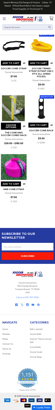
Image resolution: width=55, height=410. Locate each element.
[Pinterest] (38, 304)
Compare (24, 63)
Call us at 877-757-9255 (27, 297)
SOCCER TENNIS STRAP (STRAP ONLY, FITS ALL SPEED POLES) (41, 72)
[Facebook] (16, 304)
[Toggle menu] (4, 18)
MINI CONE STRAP (13, 189)
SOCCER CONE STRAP (14, 68)
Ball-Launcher (36, 329)
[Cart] (51, 18)
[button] (42, 407)
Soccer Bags (36, 357)
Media (5, 339)
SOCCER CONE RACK (41, 130)
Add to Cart (11, 63)
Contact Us (7, 343)
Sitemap (6, 353)
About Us (6, 348)
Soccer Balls (35, 334)
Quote (5, 329)
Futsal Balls (35, 347)
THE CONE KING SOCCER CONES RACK (14, 134)
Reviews (6, 334)
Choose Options (11, 126)
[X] (22, 304)
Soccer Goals (36, 352)
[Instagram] (27, 304)
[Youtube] (33, 304)
